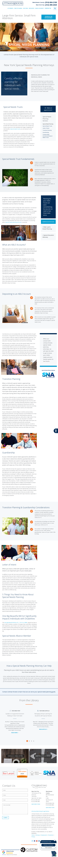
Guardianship (46, 132)
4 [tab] (33, 741)
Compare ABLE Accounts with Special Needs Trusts (47, 136)
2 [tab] (29, 741)
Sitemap (38, 835)
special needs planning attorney (13, 222)
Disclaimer (50, 835)
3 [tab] (31, 741)
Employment (44, 835)
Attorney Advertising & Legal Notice (40, 811)
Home (33, 835)
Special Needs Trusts (47, 126)
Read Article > (43, 729)
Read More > (14, 732)
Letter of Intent (46, 128)
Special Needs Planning (48, 124)
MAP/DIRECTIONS (36, 804)
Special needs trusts (15, 129)
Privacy (33, 836)
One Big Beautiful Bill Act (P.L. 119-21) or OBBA (15, 622)
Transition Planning (47, 130)
